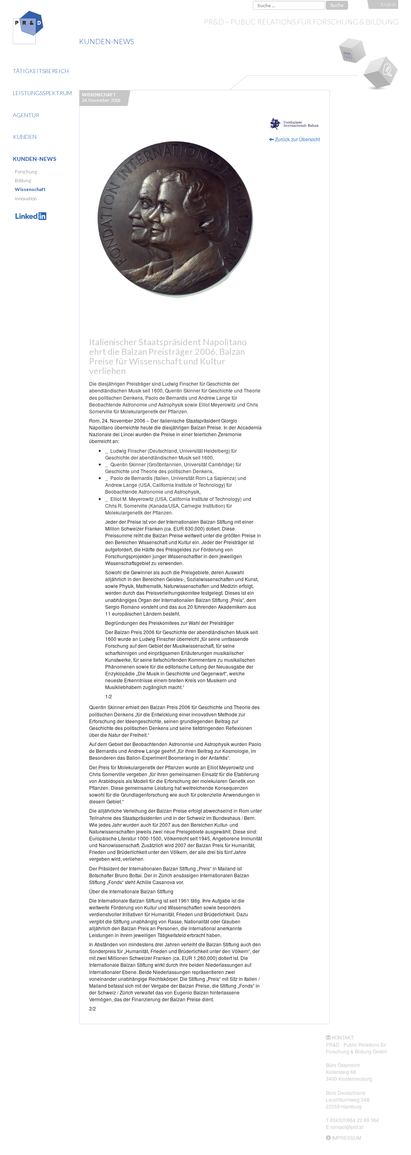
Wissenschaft (30, 189)
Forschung (26, 172)
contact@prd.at (346, 1126)
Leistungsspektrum (42, 92)
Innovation (26, 198)
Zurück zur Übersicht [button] (297, 139)
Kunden (25, 136)
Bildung (23, 180)
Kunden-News (34, 158)
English (388, 4)
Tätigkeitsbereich (41, 70)
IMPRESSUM (346, 1137)
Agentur (26, 115)
